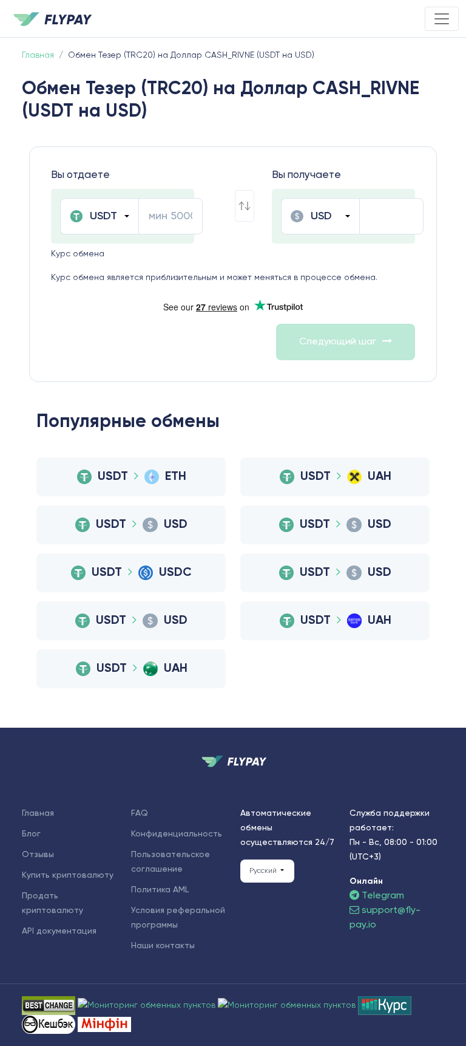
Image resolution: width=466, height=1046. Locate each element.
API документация (59, 931)
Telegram (381, 896)
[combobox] (99, 216)
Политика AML (160, 890)
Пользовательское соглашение (170, 861)
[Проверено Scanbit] (148, 1005)
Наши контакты (163, 946)
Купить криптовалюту (67, 875)
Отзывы (38, 854)
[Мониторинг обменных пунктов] (104, 1024)
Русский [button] (264, 871)
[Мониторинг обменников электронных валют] (384, 1005)
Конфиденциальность (176, 834)
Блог (31, 834)
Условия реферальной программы (178, 917)
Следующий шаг (337, 342)
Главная (38, 813)
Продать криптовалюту (52, 903)
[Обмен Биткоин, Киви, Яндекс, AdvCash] (50, 1024)
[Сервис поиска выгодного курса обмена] (288, 1005)
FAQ (139, 813)
